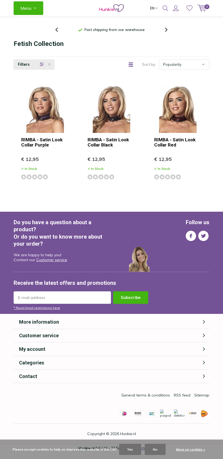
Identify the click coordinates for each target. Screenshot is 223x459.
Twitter (203, 236)
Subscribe (131, 297)
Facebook (191, 236)
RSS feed (182, 395)
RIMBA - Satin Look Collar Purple (42, 142)
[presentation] (59, 30)
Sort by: (149, 64)
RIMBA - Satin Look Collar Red (175, 142)
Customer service (51, 259)
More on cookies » (190, 449)
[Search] (165, 8)
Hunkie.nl (128, 433)
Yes (130, 449)
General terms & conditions (145, 395)
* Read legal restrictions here (37, 308)
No (155, 449)
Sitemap (201, 395)
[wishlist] (190, 8)
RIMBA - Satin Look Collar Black (108, 142)
